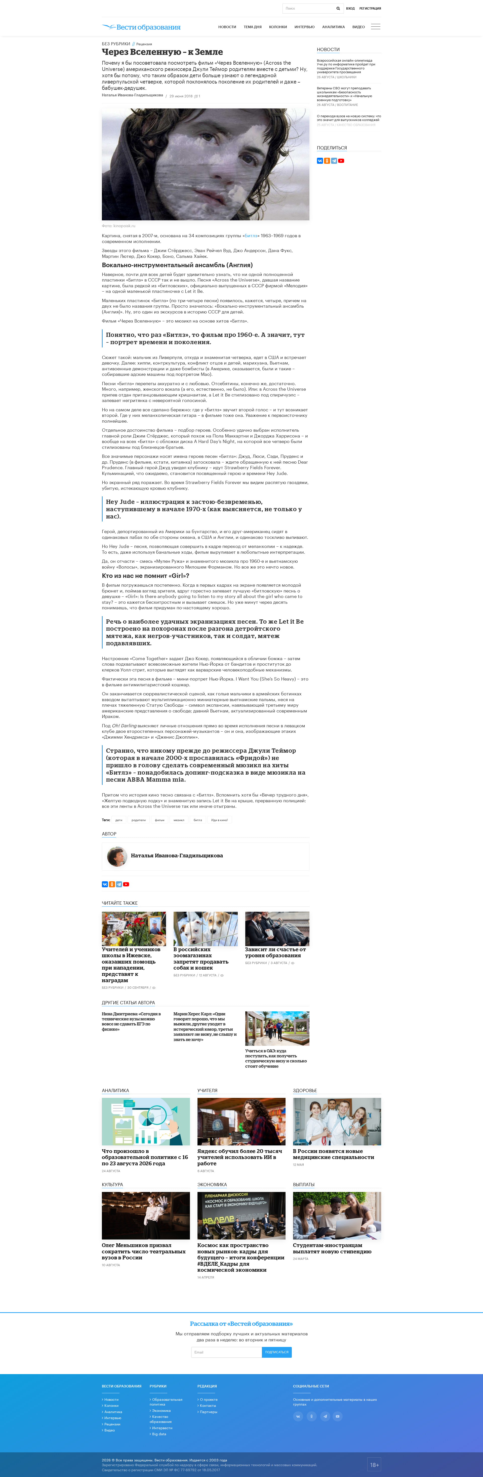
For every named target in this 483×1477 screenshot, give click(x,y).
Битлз (251, 234)
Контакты (208, 1405)
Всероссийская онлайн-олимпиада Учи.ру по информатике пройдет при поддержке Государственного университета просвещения (346, 65)
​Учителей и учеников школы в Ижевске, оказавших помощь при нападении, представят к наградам (131, 964)
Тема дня (253, 27)
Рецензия (144, 43)
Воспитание (347, 104)
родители (139, 819)
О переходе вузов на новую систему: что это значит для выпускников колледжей (349, 117)
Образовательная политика (166, 1401)
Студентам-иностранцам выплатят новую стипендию (332, 1248)
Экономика (161, 1410)
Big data (159, 1433)
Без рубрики (116, 43)
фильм (159, 819)
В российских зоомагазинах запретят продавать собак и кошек (201, 958)
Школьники (346, 76)
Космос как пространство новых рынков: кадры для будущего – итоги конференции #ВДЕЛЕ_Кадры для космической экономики (241, 1257)
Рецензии (112, 1423)
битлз (198, 819)
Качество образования (356, 124)
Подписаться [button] (277, 1352)
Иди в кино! (219, 819)
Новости (227, 27)
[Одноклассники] (112, 884)
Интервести (162, 1427)
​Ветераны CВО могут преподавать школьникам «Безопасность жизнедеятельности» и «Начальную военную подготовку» (344, 93)
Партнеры (208, 1411)
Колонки (278, 27)
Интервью (305, 27)
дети (118, 819)
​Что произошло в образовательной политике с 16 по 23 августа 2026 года (145, 1157)
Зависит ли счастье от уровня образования (275, 952)
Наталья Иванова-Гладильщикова (132, 95)
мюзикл (179, 819)
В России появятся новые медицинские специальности (333, 1154)
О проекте (209, 1399)
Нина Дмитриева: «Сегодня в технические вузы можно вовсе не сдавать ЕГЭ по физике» (131, 1021)
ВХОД (350, 8)
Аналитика (333, 27)
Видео (358, 27)
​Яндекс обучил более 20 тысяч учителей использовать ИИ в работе (239, 1157)
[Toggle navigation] (376, 27)
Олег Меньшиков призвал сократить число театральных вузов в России (144, 1251)
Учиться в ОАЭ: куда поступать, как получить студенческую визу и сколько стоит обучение (276, 1058)
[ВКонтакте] (105, 884)
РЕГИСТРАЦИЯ (370, 8)
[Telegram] (119, 884)
